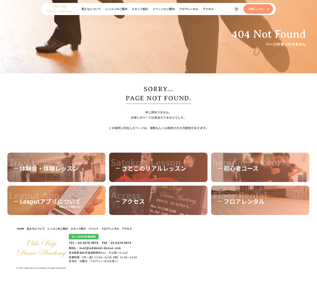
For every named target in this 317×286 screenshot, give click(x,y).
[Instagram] (236, 9)
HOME (20, 228)
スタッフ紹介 (78, 228)
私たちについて (36, 228)
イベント (93, 228)
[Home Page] (59, 9)
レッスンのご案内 (57, 228)
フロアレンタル (110, 228)
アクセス (127, 228)
